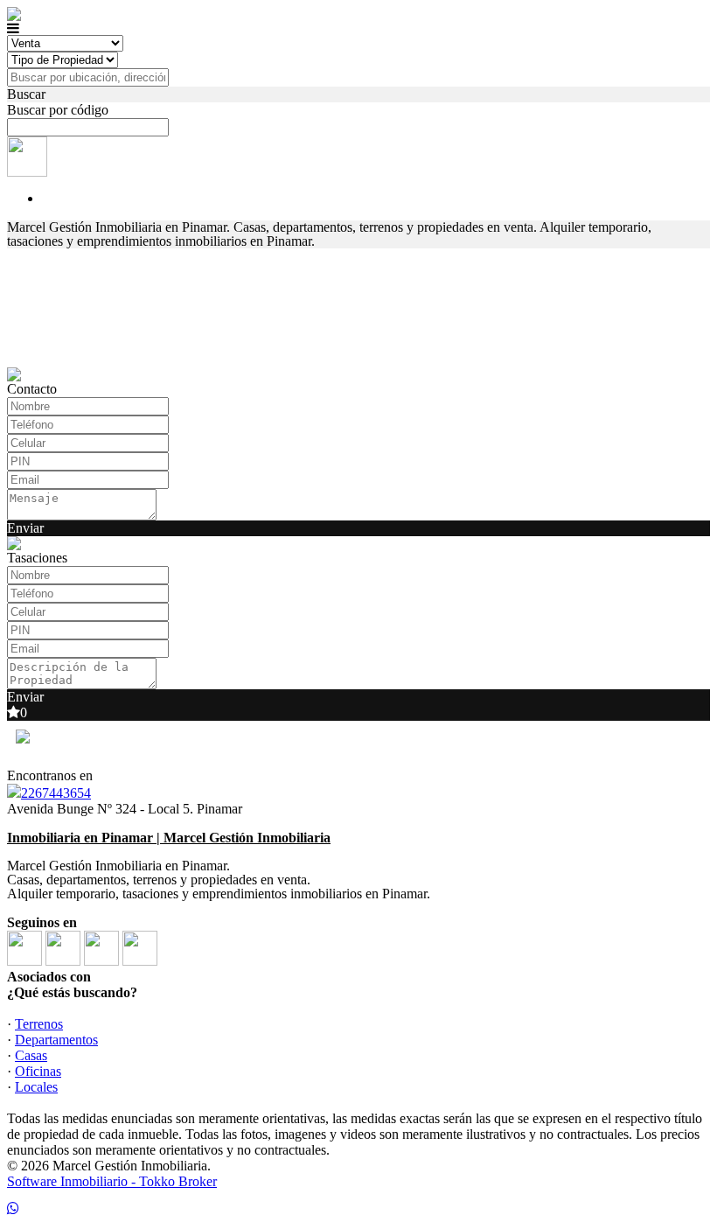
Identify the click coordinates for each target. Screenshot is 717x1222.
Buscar (26, 94)
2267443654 (56, 793)
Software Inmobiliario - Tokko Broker (112, 1181)
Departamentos (56, 1039)
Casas (31, 1055)
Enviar (25, 527)
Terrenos (39, 1023)
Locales (36, 1086)
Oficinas (38, 1071)
